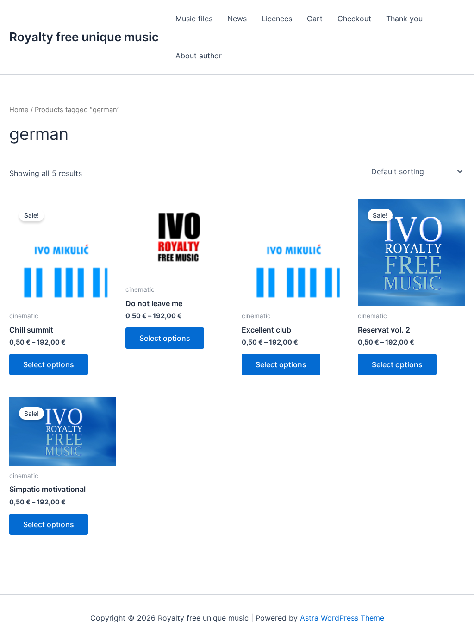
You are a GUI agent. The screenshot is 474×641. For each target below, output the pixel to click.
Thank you (404, 18)
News (237, 18)
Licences (277, 18)
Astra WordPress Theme (342, 617)
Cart (315, 18)
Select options (48, 364)
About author (198, 55)
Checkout (354, 18)
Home (19, 110)
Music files (193, 18)
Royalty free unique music (84, 37)
